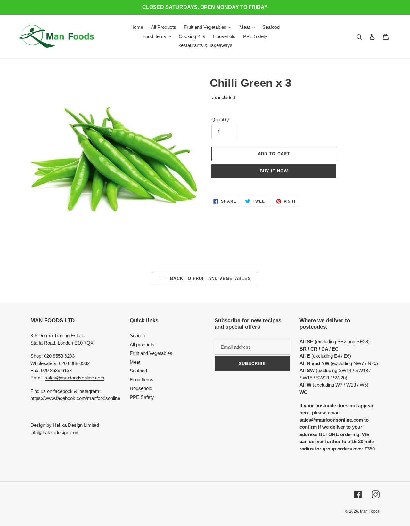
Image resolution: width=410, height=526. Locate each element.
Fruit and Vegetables (151, 353)
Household (141, 388)
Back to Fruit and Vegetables (209, 278)
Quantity (220, 119)
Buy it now (274, 171)
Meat (135, 362)
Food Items (141, 379)
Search (137, 335)
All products (142, 344)
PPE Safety (142, 397)
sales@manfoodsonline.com (74, 377)
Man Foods (370, 511)
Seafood (138, 370)
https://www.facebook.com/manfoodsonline (75, 398)
